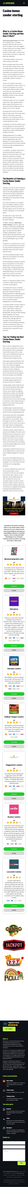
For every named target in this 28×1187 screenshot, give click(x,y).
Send (21, 1163)
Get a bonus (9, 1029)
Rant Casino (9, 1080)
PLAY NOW (14, 586)
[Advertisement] (14, 1000)
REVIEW (14, 590)
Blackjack (9, 1128)
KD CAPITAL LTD (20, 1173)
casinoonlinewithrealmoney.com (10, 1171)
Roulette (8, 1109)
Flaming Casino (10, 1096)
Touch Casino (10, 1090)
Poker (8, 1118)
